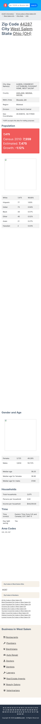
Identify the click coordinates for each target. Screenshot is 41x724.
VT (35, 712)
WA (37, 712)
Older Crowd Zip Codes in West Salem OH (15, 613)
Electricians (11, 649)
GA (26, 708)
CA (12, 708)
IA (30, 708)
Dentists (10, 667)
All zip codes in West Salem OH (26, 14)
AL (6, 708)
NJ (37, 710)
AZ (10, 708)
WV (20, 714)
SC (21, 712)
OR (15, 712)
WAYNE (19, 95)
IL (33, 708)
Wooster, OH (21, 100)
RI (19, 712)
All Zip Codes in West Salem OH (12, 600)
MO (20, 710)
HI (28, 708)
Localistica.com (19, 718)
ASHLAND (20, 93)
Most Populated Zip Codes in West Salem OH (16, 602)
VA (32, 712)
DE (22, 708)
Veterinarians (13, 690)
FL (24, 708)
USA (27, 16)
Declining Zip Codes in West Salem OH (14, 609)
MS (23, 710)
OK (13, 712)
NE (32, 710)
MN (18, 710)
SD (23, 712)
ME (13, 710)
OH (10, 712)
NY (8, 712)
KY (4, 710)
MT (25, 710)
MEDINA (28, 93)
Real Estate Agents (15, 678)
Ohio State (20, 16)
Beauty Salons (13, 684)
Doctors (10, 661)
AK (4, 708)
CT (17, 708)
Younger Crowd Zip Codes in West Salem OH (16, 611)
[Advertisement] (20, 57)
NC (28, 710)
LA (6, 710)
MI (15, 710)
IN (35, 708)
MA (8, 710)
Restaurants (12, 637)
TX (28, 712)
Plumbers (11, 643)
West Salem (21, 28)
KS (37, 708)
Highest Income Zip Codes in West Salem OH (16, 615)
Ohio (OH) (22, 33)
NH (35, 710)
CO (15, 708)
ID (31, 708)
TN (26, 712)
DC (19, 708)
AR (8, 708)
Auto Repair (12, 655)
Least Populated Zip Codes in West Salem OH (16, 604)
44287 (26, 24)
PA (17, 712)
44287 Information (8, 14)
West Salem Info (9, 16)
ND (30, 710)
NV (6, 712)
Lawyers (10, 672)
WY (23, 714)
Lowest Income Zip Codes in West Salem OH (16, 617)
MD (11, 710)
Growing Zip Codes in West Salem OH (14, 606)
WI (18, 714)
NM (3, 712)
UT (30, 712)
